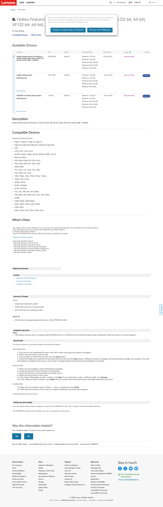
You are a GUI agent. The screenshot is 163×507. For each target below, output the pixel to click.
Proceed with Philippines (100, 30)
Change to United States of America (68, 30)
